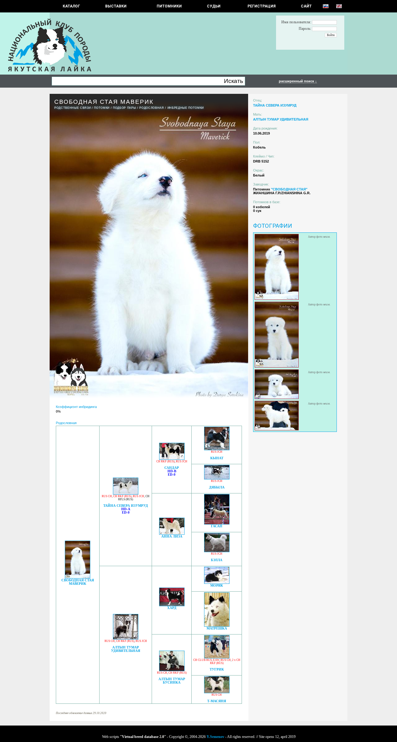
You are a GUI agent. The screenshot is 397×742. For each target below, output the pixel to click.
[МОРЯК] (217, 582)
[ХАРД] (172, 604)
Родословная (151, 107)
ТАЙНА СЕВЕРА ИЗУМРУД (125, 505)
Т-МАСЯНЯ (216, 701)
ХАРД (171, 608)
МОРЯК (216, 585)
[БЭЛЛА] (217, 550)
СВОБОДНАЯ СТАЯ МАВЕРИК (77, 582)
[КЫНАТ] (217, 448)
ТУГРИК (217, 669)
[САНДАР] (172, 458)
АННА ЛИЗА (171, 536)
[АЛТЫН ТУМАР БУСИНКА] (172, 669)
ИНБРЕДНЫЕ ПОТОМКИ (185, 107)
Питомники (169, 6)
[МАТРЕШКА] (217, 625)
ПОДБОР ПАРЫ (124, 107)
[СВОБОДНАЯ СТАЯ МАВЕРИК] (77, 576)
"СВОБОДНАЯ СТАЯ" (289, 189)
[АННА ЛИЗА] (172, 533)
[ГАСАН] (217, 522)
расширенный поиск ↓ (298, 81)
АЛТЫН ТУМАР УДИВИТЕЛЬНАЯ (125, 649)
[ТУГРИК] (217, 656)
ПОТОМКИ (101, 107)
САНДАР (171, 467)
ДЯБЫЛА (217, 487)
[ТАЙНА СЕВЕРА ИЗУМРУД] (125, 493)
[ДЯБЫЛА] (217, 477)
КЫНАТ (216, 458)
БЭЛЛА (216, 560)
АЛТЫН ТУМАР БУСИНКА (171, 680)
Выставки (116, 6)
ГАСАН (216, 526)
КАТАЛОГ (71, 6)
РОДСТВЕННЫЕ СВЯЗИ (72, 107)
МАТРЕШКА (217, 628)
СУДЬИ (214, 6)
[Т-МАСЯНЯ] (217, 691)
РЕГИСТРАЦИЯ (262, 6)
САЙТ (306, 6)
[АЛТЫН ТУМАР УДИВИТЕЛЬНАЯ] (125, 637)
